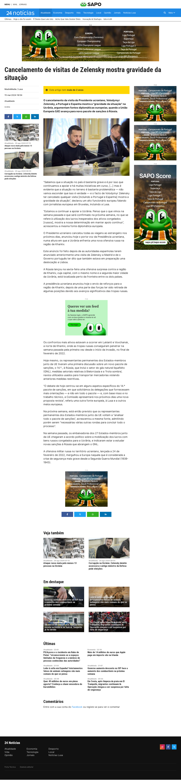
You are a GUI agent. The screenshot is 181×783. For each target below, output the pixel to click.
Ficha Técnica (10, 767)
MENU (7, 4)
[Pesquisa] (164, 12)
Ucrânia (7, 107)
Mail (15, 4)
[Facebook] (168, 746)
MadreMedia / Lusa (14, 89)
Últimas (49, 643)
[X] (174, 746)
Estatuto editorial (26, 767)
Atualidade (10, 101)
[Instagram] (162, 746)
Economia (91, 650)
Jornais (23, 4)
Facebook (77, 706)
